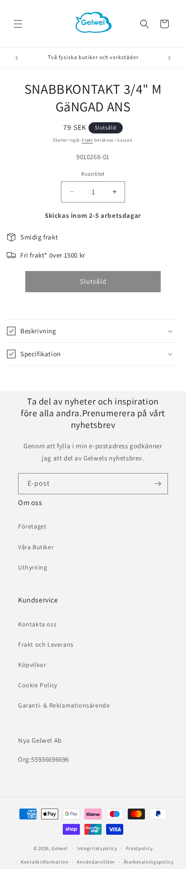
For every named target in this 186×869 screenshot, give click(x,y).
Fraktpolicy (139, 848)
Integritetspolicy (97, 848)
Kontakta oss (37, 624)
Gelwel (59, 848)
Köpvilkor (32, 665)
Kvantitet (93, 174)
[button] (18, 24)
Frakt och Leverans (46, 644)
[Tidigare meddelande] (17, 58)
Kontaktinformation (45, 862)
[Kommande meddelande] (169, 58)
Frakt (87, 140)
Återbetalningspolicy (149, 862)
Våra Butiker (36, 547)
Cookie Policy (37, 685)
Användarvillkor (96, 862)
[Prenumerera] (157, 483)
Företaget (32, 526)
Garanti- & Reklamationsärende (64, 705)
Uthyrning (32, 567)
